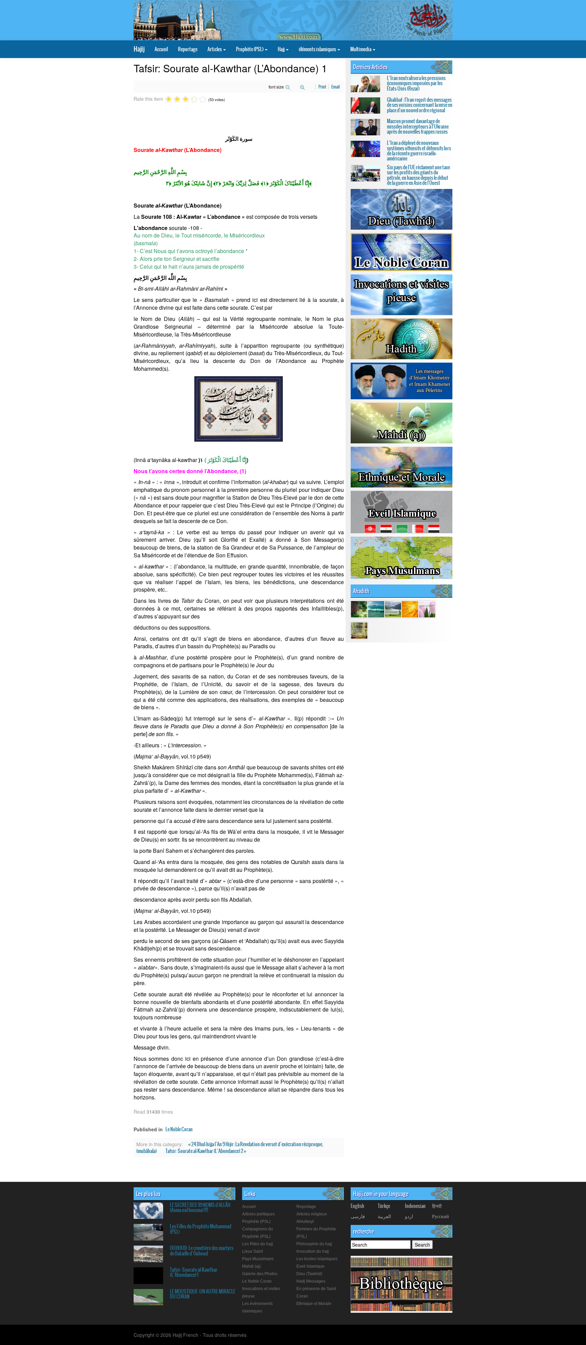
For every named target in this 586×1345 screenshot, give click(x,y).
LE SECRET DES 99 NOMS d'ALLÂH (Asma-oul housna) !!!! (200, 1207)
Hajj (281, 49)
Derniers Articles (370, 67)
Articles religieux (311, 1214)
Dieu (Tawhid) (309, 1273)
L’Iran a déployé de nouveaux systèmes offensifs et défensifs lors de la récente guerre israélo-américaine (419, 150)
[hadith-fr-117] (410, 608)
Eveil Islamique (310, 1266)
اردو (409, 1216)
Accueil (161, 49)
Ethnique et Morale (313, 1303)
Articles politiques (258, 1214)
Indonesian (415, 1206)
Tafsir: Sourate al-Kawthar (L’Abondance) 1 (193, 1272)
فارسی (358, 1216)
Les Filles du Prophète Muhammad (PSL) (200, 1229)
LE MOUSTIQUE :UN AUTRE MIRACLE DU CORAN (202, 1294)
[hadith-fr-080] (376, 608)
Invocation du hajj (312, 1251)
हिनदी (437, 1206)
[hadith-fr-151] (393, 608)
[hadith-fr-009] (426, 608)
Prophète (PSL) (250, 49)
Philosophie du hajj (314, 1244)
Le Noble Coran (179, 1129)
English (357, 1206)
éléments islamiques (318, 49)
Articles (215, 49)
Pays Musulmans (258, 1258)
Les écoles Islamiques (316, 1258)
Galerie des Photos (259, 1273)
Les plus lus (148, 1194)
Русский (440, 1216)
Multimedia (361, 49)
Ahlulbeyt (305, 1221)
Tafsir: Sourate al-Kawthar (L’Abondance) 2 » (205, 1151)
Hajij (139, 49)
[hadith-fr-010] (359, 630)
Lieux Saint (252, 1251)
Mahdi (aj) (251, 1266)
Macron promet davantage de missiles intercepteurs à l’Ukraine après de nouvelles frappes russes (418, 126)
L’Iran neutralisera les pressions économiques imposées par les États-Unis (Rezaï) (416, 83)
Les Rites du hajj (257, 1244)
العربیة (384, 1216)
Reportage (187, 49)
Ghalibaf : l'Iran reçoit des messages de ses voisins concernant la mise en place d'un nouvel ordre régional (419, 105)
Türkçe (384, 1206)
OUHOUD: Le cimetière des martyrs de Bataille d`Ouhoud (201, 1250)
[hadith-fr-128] (359, 608)
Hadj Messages (310, 1281)
